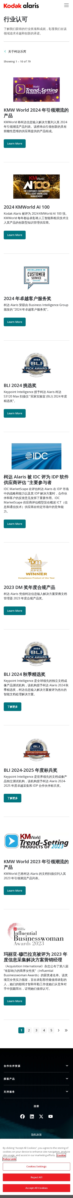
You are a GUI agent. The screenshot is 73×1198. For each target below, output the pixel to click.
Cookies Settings (36, 1166)
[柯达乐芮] (21, 5)
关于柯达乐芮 (17, 51)
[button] (36, 1065)
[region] (36, 1167)
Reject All (36, 1177)
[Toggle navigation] (66, 5)
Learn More (14, 143)
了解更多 (12, 706)
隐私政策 (36, 1134)
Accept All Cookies (36, 1188)
